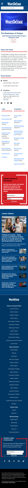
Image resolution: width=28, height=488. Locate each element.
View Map (5, 99)
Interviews (14, 356)
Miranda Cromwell (19, 138)
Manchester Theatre (14, 337)
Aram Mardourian (6, 127)
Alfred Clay (5, 115)
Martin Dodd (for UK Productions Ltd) (18, 132)
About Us (14, 429)
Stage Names (14, 419)
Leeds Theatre (14, 331)
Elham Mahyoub (6, 148)
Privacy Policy (5, 482)
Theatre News (14, 350)
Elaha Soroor (17, 164)
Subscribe (14, 201)
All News (14, 404)
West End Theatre (14, 359)
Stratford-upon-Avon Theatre (14, 340)
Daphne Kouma (6, 133)
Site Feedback (14, 426)
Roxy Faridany (6, 119)
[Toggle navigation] (1, 3)
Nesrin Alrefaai (18, 120)
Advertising (14, 422)
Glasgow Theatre (14, 315)
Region (5, 198)
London (14, 410)
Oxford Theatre (14, 397)
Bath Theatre (14, 318)
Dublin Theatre (14, 312)
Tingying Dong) (18, 153)
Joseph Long (5, 122)
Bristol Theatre (14, 372)
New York (14, 413)
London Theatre (14, 309)
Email (5, 195)
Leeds (17, 37)
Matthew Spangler (19, 126)
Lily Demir (4, 157)
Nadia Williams (6, 141)
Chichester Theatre (14, 324)
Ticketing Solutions (14, 432)
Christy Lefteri (18, 115)
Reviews (14, 353)
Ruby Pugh (17, 143)
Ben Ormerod (17, 148)
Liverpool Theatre (14, 334)
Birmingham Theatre (14, 321)
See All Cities (14, 343)
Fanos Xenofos (6, 153)
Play (13, 41)
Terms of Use (12, 482)
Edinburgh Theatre (14, 328)
